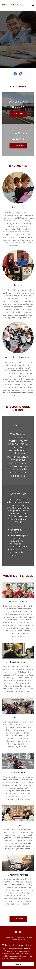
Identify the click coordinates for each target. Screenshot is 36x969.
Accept (18, 964)
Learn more (18, 114)
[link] (13, 5)
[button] (33, 5)
